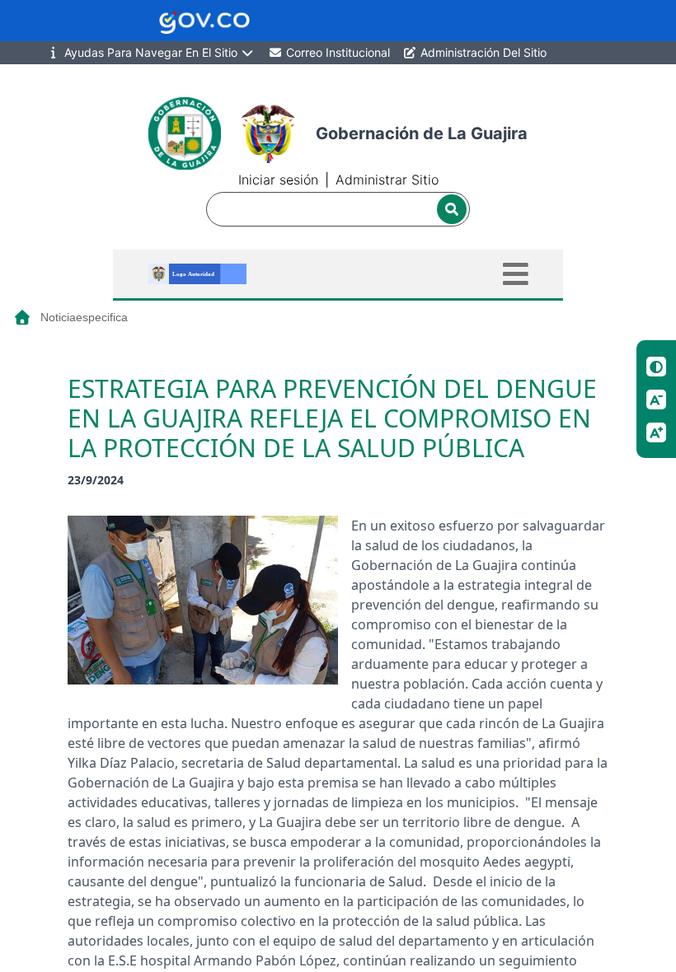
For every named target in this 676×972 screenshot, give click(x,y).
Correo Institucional (336, 52)
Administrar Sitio (387, 179)
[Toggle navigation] (515, 274)
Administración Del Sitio (482, 52)
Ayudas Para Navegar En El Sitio (151, 52)
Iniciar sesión (278, 179)
